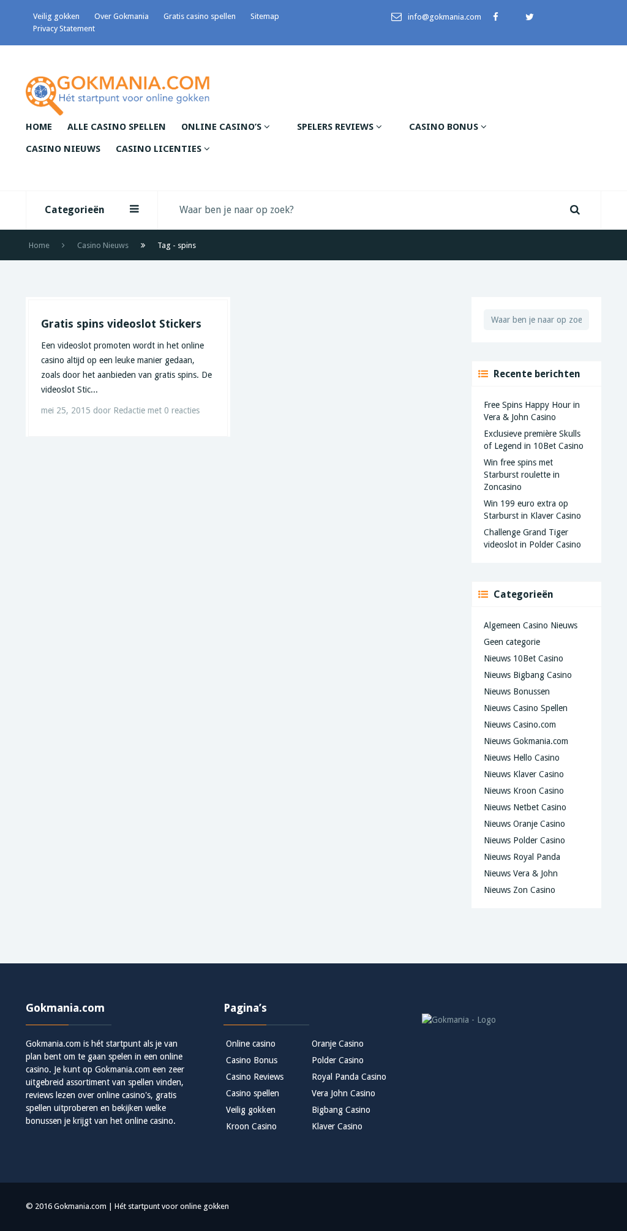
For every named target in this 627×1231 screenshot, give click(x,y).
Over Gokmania (121, 16)
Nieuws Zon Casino (519, 890)
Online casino (251, 1043)
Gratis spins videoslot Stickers (121, 323)
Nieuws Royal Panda (522, 857)
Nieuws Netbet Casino (525, 807)
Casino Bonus (445, 126)
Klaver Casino (337, 1126)
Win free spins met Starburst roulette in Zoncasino (522, 474)
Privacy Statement (64, 28)
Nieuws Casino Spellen (526, 708)
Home (39, 126)
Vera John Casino (343, 1093)
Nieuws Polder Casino (524, 840)
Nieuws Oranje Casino (524, 824)
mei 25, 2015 (67, 410)
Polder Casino (338, 1060)
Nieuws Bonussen (517, 691)
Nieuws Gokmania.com (526, 741)
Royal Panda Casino (349, 1077)
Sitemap (264, 16)
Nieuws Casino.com (520, 724)
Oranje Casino (338, 1043)
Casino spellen (252, 1093)
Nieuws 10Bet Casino (523, 658)
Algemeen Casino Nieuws (530, 625)
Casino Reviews (254, 1077)
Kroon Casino (251, 1126)
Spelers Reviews (336, 126)
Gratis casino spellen (199, 16)
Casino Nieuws (63, 148)
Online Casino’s (222, 126)
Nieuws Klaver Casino (524, 774)
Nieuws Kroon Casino (524, 791)
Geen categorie (512, 642)
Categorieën (75, 210)
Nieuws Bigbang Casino (528, 675)
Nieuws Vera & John (521, 873)
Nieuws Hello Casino (522, 757)
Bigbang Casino (341, 1110)
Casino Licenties (160, 148)
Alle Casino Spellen (116, 126)
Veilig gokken (56, 16)
